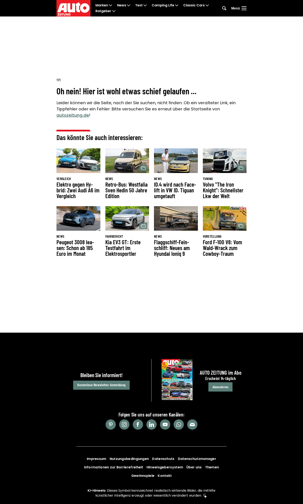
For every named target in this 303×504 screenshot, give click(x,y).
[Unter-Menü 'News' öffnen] (128, 5)
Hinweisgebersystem (165, 467)
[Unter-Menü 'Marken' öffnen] (110, 5)
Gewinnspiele (143, 475)
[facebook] (138, 424)
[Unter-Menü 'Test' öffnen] (145, 5)
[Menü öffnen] (244, 8)
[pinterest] (111, 424)
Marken (101, 5)
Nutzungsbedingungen (129, 458)
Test (139, 5)
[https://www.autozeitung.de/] (73, 8)
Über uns (194, 467)
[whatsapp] (179, 424)
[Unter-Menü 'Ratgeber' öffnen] (113, 11)
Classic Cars (194, 5)
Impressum (96, 458)
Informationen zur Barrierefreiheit (113, 467)
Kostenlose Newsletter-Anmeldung (101, 384)
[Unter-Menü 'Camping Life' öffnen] (176, 5)
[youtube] (165, 424)
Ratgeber (103, 11)
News (121, 5)
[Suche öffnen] (224, 8)
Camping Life (163, 5)
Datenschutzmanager (197, 458)
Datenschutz (163, 458)
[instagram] (124, 424)
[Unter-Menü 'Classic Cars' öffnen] (207, 5)
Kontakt (165, 475)
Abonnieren (220, 387)
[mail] (192, 424)
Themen (212, 467)
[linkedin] (151, 424)
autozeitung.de (72, 115)
